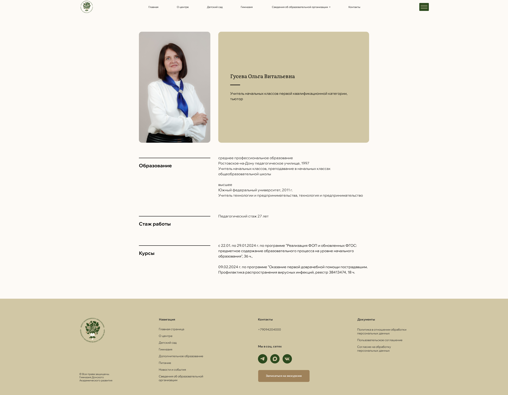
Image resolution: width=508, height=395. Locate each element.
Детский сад (168, 342)
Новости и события (172, 369)
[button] (284, 376)
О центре (165, 336)
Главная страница (171, 329)
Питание (165, 363)
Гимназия (165, 349)
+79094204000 (269, 329)
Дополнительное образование (181, 356)
